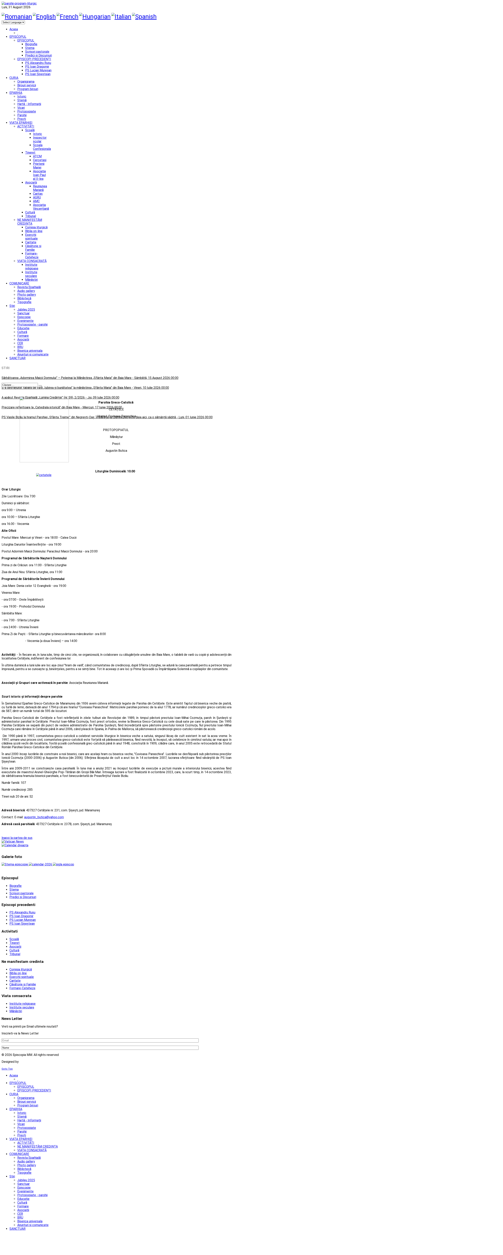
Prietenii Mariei (38, 165)
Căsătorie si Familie (33, 248)
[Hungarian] (95, 16)
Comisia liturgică (36, 227)
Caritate (30, 242)
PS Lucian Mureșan (38, 70)
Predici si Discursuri (38, 55)
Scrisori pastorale (37, 52)
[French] (67, 16)
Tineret (30, 152)
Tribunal (30, 216)
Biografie (31, 44)
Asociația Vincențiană (41, 207)
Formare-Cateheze (32, 255)
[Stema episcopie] (15, 864)
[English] (44, 16)
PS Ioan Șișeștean (37, 74)
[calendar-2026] (41, 864)
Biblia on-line (33, 231)
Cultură (30, 212)
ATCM (37, 156)
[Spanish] (144, 16)
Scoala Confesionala (42, 147)
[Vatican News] (13, 841)
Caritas (38, 194)
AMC (36, 201)
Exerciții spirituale (31, 236)
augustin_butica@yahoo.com (44, 817)
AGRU (37, 197)
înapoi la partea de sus (17, 838)
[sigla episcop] (63, 864)
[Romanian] (17, 16)
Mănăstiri (31, 280)
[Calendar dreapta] (15, 845)
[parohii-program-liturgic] (19, 3)
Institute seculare (31, 274)
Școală (30, 130)
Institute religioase (31, 266)
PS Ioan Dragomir (37, 66)
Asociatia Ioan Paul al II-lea (39, 175)
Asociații (31, 182)
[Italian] (121, 16)
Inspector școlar (40, 139)
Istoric (37, 134)
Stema (29, 48)
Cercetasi (39, 160)
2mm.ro (25, 1062)
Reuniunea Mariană (40, 188)
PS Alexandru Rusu (38, 63)
